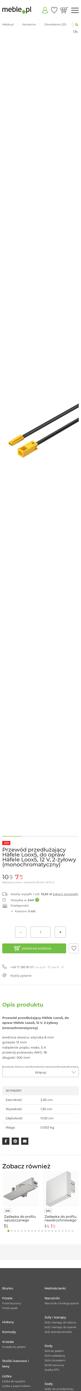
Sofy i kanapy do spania (60, 1327)
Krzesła (8, 1342)
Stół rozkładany (55, 1355)
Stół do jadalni (54, 1351)
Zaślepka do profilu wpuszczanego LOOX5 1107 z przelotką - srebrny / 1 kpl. (20, 1218)
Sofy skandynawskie (58, 1331)
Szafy (49, 1384)
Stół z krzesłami (55, 1360)
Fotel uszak (10, 1308)
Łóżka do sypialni (13, 1381)
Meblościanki (55, 1288)
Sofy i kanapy (55, 1317)
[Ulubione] (54, 10)
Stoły (49, 1346)
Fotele (7, 1298)
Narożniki (52, 1298)
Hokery (8, 1322)
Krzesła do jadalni (14, 1347)
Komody (9, 1332)
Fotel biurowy (11, 1303)
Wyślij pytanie (21, 975)
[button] (74, 948)
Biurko (7, 1288)
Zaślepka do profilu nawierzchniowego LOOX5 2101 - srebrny (60, 1218)
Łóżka (6, 1376)
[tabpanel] (20, 1200)
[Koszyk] (64, 10)
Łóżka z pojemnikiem (16, 1386)
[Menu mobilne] (75, 10)
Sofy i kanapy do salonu (60, 1322)
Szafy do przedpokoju (59, 1389)
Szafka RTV (52, 1369)
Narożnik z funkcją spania (62, 1303)
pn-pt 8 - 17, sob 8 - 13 (37, 967)
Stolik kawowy (54, 1365)
